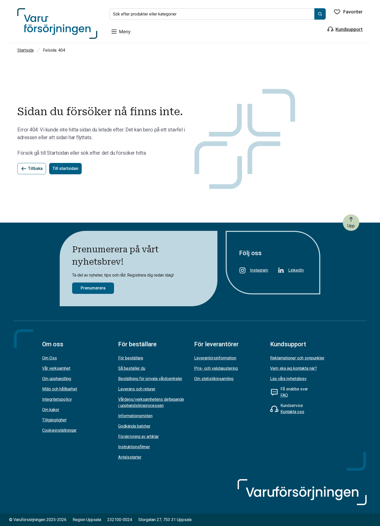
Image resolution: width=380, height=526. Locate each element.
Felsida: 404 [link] (54, 50)
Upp (351, 225)
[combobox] (218, 14)
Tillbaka (35, 168)
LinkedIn (296, 270)
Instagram (259, 270)
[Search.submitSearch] (320, 14)
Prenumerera (93, 288)
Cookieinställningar (59, 430)
